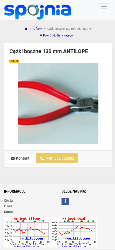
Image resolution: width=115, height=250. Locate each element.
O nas (8, 206)
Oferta (8, 201)
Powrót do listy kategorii (58, 35)
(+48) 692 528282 (59, 158)
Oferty (37, 29)
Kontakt (22, 158)
